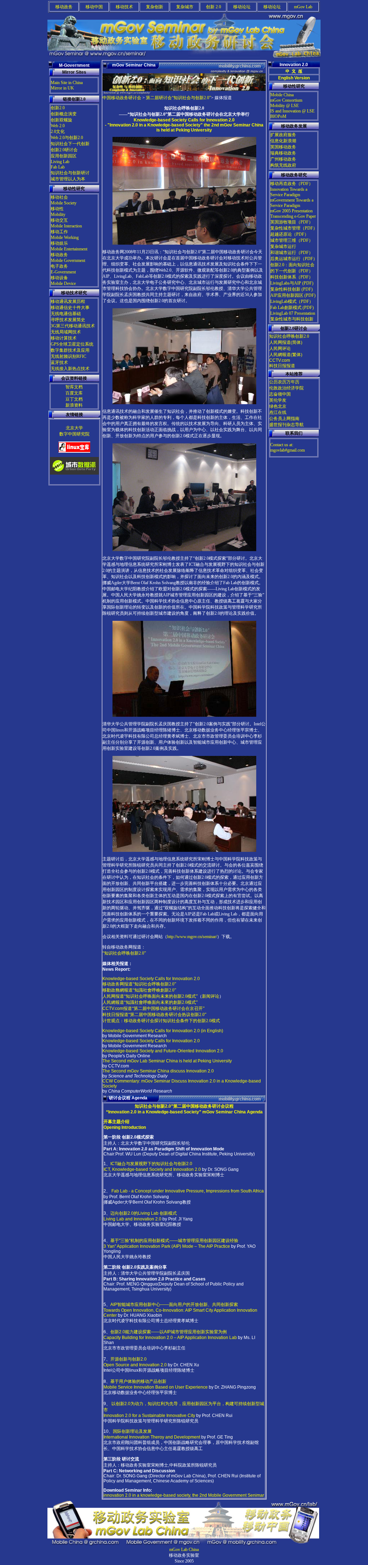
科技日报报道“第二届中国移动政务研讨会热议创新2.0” (154, 1014)
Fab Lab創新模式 (286, 307)
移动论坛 (241, 6)
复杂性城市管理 (285, 228)
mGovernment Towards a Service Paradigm (291, 203)
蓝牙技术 (59, 362)
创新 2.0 (213, 6)
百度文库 (74, 393)
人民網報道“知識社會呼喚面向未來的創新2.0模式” (150, 1002)
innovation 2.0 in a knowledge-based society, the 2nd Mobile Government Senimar (184, 1495)
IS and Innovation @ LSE (292, 111)
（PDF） (304, 183)
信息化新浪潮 (283, 140)
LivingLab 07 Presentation (292, 313)
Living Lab (60, 161)
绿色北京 (277, 406)
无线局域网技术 (66, 331)
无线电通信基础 (66, 313)
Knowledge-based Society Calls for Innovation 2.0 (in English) (162, 1030)
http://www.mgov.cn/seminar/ (192, 936)
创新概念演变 (64, 113)
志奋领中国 (280, 394)
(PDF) (307, 283)
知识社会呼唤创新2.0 (289, 336)
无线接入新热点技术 (70, 368)
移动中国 (94, 6)
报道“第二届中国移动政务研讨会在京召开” (153, 1008)
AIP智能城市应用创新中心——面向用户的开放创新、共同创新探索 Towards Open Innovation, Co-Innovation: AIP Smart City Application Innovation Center (180, 1310)
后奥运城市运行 (285, 258)
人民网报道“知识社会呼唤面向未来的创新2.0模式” (150, 996)
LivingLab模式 (283, 301)
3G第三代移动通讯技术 (73, 325)
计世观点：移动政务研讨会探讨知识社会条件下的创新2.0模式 (161, 1020)
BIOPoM (278, 116)
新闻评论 (210, 996)
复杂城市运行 (283, 246)
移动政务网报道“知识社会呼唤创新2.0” (139, 984)
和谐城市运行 (283, 252)
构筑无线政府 (283, 165)
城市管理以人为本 (68, 178)
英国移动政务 (283, 146)
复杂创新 (154, 6)
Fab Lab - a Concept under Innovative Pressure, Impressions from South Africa (187, 1191)
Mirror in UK (62, 88)
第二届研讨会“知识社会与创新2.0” (178, 97)
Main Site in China (67, 82)
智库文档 (74, 386)
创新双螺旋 (61, 120)
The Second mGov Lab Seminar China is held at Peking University (167, 1060)
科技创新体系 (283, 277)
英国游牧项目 (283, 222)
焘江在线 (277, 412)
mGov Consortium (286, 100)
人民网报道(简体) (285, 342)
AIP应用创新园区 (287, 295)
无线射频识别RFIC (68, 356)
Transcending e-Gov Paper (293, 216)
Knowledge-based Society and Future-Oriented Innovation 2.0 (162, 1050)
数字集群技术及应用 (70, 350)
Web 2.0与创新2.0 (67, 137)
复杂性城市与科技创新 (291, 319)
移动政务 (64, 6)
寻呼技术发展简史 (68, 319)
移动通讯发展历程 (68, 301)
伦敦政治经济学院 (286, 388)
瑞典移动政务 (283, 153)
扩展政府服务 (283, 134)
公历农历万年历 (284, 381)
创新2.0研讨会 (64, 149)
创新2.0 (58, 107)
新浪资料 (74, 405)
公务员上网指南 (284, 418)
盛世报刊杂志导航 (286, 424)
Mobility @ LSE (284, 105)
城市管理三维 (283, 240)
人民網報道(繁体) (285, 354)
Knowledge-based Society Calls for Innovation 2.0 (151, 978)
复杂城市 (184, 6)
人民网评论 (280, 348)
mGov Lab (303, 6)
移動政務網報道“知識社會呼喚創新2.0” (139, 990)
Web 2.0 (58, 125)
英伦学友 (277, 400)
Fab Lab (58, 167)
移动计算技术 (64, 338)
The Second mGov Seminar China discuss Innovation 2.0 (158, 1071)
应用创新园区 (64, 155)
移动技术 (124, 6)
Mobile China (282, 94)
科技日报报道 (282, 365)
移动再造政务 (283, 183)
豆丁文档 (74, 399)
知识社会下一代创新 (70, 143)
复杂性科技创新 (286, 289)
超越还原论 (281, 234)
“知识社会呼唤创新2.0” (124, 953)
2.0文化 (58, 131)
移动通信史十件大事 (70, 307)
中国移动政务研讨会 (121, 97)
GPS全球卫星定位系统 (72, 344)
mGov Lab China (184, 1549)
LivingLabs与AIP (286, 283)
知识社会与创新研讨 (70, 172)
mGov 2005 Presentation (291, 210)
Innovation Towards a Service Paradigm (288, 192)
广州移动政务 (283, 159)
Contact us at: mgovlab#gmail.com (287, 447)
